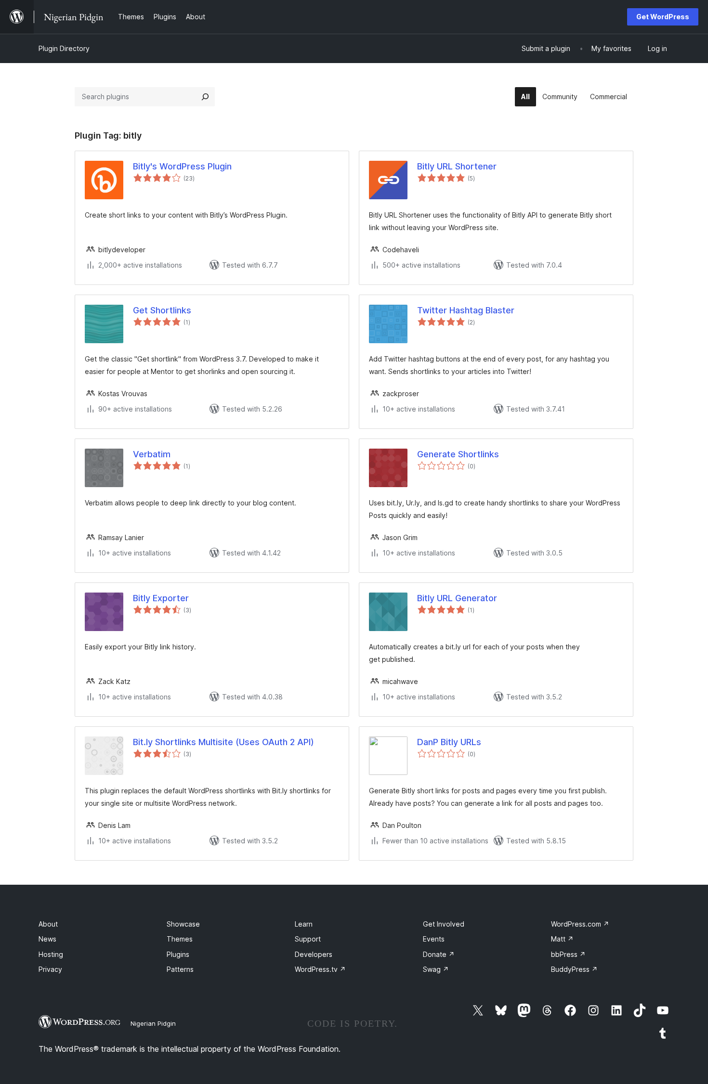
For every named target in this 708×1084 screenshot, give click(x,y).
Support (308, 939)
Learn (304, 924)
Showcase (183, 924)
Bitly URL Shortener (457, 166)
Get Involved (443, 924)
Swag (436, 969)
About (48, 924)
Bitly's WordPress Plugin (182, 166)
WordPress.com (580, 924)
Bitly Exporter (161, 598)
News (47, 939)
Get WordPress (662, 17)
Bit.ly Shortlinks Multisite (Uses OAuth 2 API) (223, 742)
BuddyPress (574, 969)
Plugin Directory (64, 48)
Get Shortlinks (162, 310)
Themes (180, 939)
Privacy (50, 969)
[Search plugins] (205, 96)
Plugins (178, 954)
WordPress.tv (320, 969)
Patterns (180, 969)
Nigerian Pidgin (153, 1023)
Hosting (51, 954)
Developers (313, 954)
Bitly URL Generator (457, 598)
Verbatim (151, 454)
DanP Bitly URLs (449, 742)
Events (434, 939)
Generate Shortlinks (458, 454)
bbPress (568, 954)
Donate (439, 954)
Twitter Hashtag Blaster (465, 310)
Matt (562, 939)
